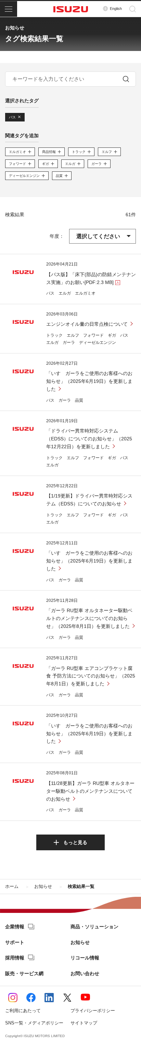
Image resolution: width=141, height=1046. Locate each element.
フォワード (93, 335)
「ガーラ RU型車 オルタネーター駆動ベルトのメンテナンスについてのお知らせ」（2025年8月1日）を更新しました (89, 618)
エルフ (73, 335)
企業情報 (14, 926)
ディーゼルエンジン (97, 342)
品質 (79, 400)
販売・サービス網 (24, 973)
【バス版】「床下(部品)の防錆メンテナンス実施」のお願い (91, 278)
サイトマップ (83, 1022)
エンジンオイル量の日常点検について (87, 324)
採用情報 (14, 957)
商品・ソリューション (94, 926)
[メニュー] (8, 9)
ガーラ (69, 342)
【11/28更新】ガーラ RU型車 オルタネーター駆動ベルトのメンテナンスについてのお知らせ (90, 791)
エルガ (65, 293)
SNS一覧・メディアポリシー (34, 1022)
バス (50, 293)
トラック (54, 335)
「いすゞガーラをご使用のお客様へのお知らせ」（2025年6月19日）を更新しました (89, 381)
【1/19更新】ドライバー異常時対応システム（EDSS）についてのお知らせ (89, 499)
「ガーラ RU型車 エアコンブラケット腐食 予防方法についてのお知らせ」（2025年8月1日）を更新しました (90, 676)
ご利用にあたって (23, 1010)
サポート (14, 942)
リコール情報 (84, 957)
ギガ (112, 335)
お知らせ (80, 942)
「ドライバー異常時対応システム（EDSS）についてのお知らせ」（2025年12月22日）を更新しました (89, 438)
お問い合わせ (84, 973)
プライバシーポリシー (92, 1010)
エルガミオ (85, 293)
